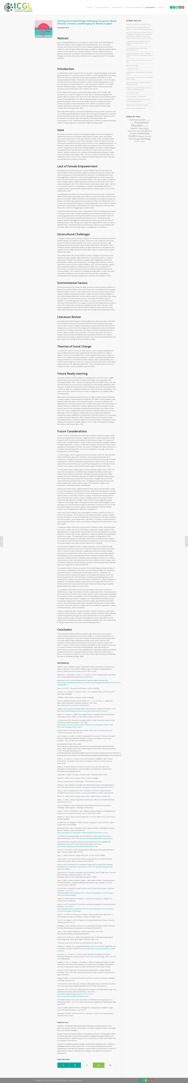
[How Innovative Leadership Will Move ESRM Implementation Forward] (186, 541)
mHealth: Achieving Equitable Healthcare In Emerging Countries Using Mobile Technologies (139, 88)
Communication (137, 119)
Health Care (137, 128)
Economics (142, 122)
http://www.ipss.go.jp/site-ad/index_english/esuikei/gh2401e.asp (77, 846)
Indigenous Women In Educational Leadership (137, 105)
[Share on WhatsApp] (87, 1065)
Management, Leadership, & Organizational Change (138, 24)
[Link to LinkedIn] (177, 7)
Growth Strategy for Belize (132, 69)
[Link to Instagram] (174, 7)
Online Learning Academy (132, 65)
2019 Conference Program (132, 93)
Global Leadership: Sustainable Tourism (135, 108)
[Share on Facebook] (63, 1065)
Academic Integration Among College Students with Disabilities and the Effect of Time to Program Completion (138, 43)
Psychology (134, 138)
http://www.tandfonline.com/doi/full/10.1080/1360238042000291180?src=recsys (82, 833)
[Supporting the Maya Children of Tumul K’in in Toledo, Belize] (1, 541)
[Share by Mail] (110, 1065)
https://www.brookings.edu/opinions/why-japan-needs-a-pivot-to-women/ (84, 711)
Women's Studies (139, 141)
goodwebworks (78, 1080)
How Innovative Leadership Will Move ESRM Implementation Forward (136, 49)
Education (137, 125)
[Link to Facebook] (171, 7)
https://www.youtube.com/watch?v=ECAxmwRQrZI (73, 705)
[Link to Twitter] (180, 7)
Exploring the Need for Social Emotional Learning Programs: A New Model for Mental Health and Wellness (139, 28)
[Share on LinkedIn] (98, 1065)
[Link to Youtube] (183, 7)
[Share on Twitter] (75, 1065)
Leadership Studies (139, 135)
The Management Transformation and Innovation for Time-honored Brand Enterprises (138, 100)
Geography (146, 126)
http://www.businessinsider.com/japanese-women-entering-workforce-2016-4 (89, 787)
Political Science (144, 136)
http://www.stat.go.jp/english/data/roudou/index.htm (96, 838)
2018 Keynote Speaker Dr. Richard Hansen (136, 96)
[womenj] (43, 29)
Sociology (145, 138)
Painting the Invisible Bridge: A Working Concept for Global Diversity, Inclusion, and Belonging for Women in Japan (86, 22)
